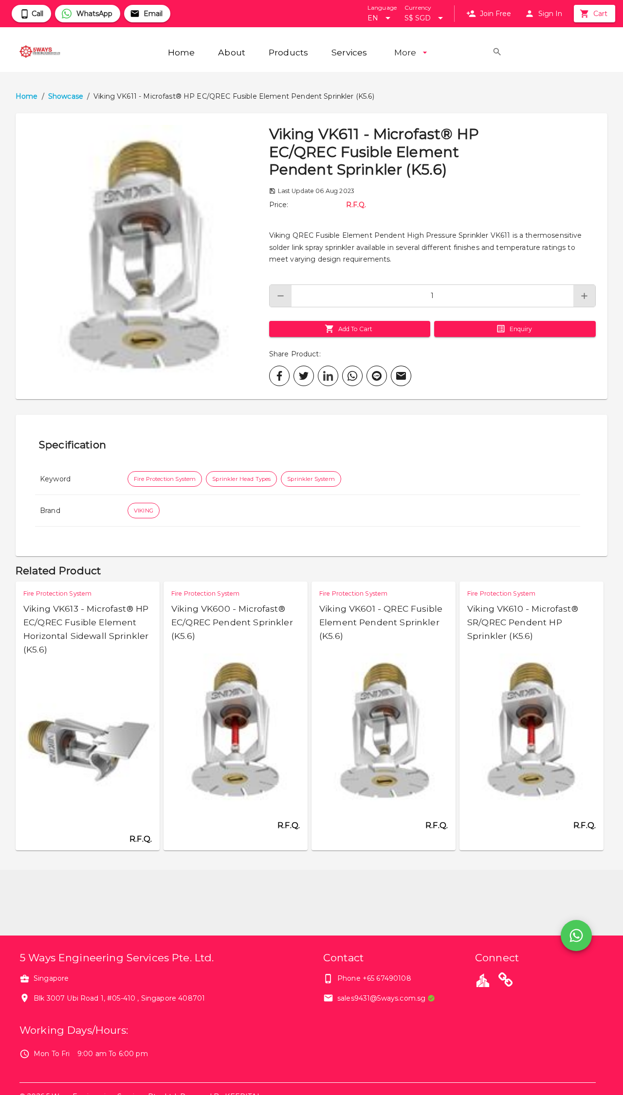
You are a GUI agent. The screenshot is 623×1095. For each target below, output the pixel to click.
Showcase (65, 96)
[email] (401, 376)
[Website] (505, 981)
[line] (376, 376)
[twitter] (303, 376)
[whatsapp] (352, 376)
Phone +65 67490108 (374, 978)
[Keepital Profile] (483, 979)
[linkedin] (328, 376)
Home (27, 96)
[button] (142, 256)
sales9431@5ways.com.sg (381, 998)
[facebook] (279, 376)
